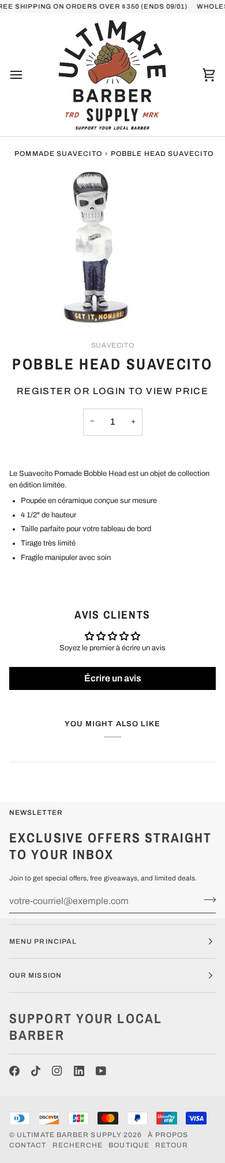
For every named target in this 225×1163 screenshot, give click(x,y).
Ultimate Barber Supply (69, 1135)
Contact (28, 1145)
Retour (171, 1145)
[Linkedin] (79, 1071)
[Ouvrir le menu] (26, 74)
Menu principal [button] (43, 941)
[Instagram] (57, 1071)
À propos (168, 1135)
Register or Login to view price (112, 391)
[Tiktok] (35, 1071)
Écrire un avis (112, 678)
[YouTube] (101, 1071)
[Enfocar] (22, 302)
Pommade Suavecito (58, 154)
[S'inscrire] (206, 899)
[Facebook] (14, 1071)
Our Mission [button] (35, 975)
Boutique (128, 1145)
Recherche (77, 1145)
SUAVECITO (112, 345)
